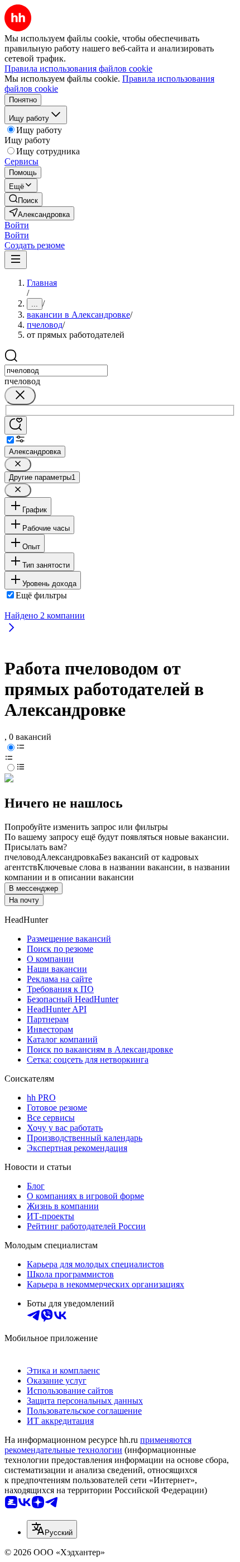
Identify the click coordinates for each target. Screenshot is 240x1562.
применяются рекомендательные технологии (97, 1445)
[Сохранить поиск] (15, 425)
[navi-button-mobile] (15, 260)
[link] (23, 199)
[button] (16, 225)
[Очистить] (20, 395)
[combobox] (56, 370)
